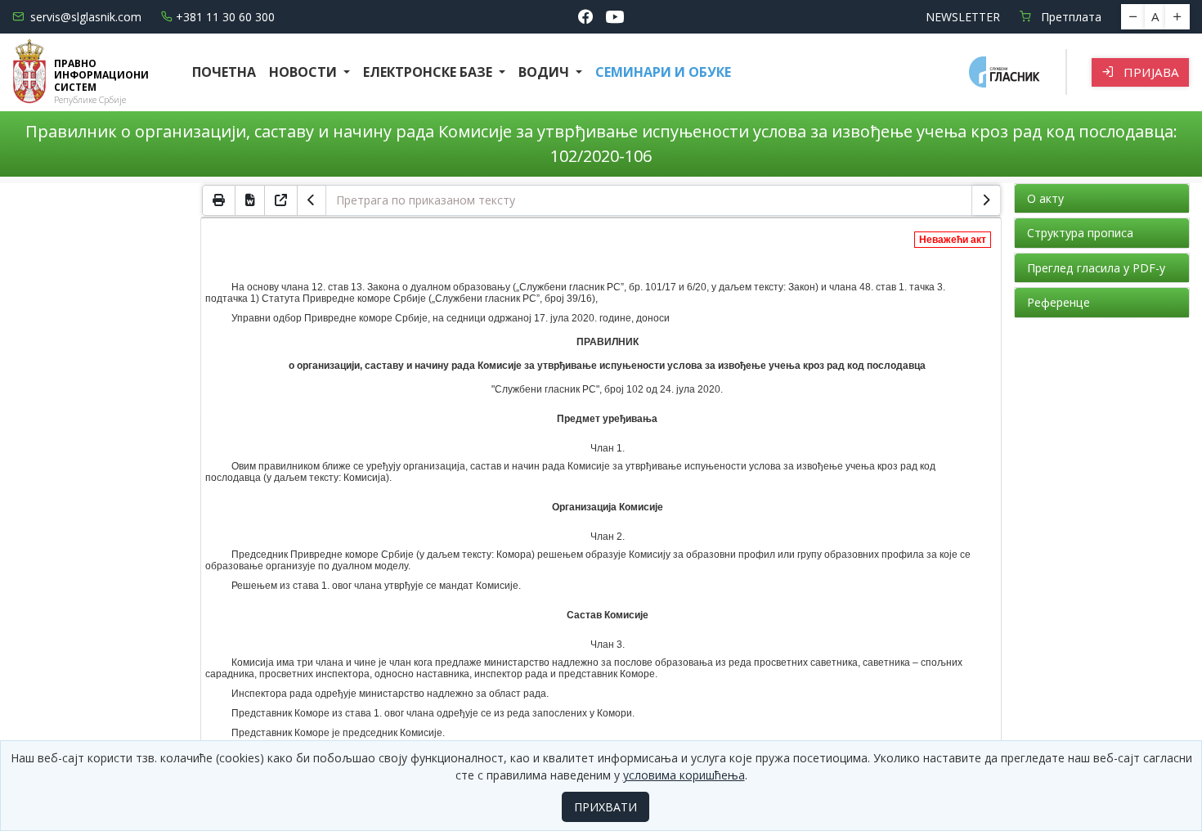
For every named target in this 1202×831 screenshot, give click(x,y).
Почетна (224, 72)
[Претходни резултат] (311, 200)
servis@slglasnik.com (85, 17)
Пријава (1149, 72)
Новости (304, 72)
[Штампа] (218, 200)
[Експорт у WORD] (250, 200)
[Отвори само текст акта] (281, 200)
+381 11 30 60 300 (225, 17)
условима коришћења (684, 775)
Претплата (1069, 17)
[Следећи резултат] (986, 200)
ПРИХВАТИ (605, 807)
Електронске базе (429, 72)
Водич (545, 72)
